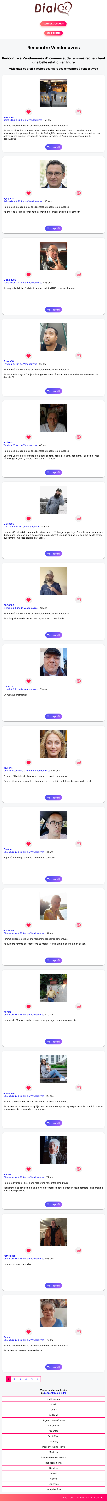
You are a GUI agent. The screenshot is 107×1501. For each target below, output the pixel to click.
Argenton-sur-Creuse (53, 1420)
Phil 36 (7, 1174)
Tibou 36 (8, 686)
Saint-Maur (53, 1436)
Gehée (53, 1478)
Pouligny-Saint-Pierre (53, 1446)
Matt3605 (8, 523)
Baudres (53, 1468)
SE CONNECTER (53, 33)
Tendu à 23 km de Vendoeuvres (20, 363)
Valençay (53, 1441)
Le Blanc (53, 1415)
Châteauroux (53, 1399)
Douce (6, 1337)
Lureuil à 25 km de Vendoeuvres (20, 689)
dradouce (8, 930)
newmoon (8, 117)
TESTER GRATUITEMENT (53, 24)
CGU (72, 1497)
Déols (54, 1409)
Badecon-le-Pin (53, 1462)
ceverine (8, 767)
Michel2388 (9, 279)
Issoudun (53, 1404)
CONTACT (99, 1497)
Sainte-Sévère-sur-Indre (53, 1457)
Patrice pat (9, 1255)
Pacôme (7, 849)
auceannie (8, 1093)
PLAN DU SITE (84, 1497)
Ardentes (53, 1430)
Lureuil (53, 1473)
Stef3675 (8, 442)
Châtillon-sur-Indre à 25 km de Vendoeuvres (26, 770)
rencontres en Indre (55, 1392)
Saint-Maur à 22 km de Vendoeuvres (22, 120)
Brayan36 (8, 361)
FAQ (65, 1497)
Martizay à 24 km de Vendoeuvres (21, 526)
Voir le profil (53, 147)
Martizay (53, 1452)
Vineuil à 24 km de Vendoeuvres (20, 607)
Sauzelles (54, 1484)
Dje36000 (8, 605)
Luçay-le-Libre (53, 1489)
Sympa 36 (8, 198)
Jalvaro (7, 1011)
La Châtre (53, 1425)
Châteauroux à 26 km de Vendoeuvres (23, 851)
